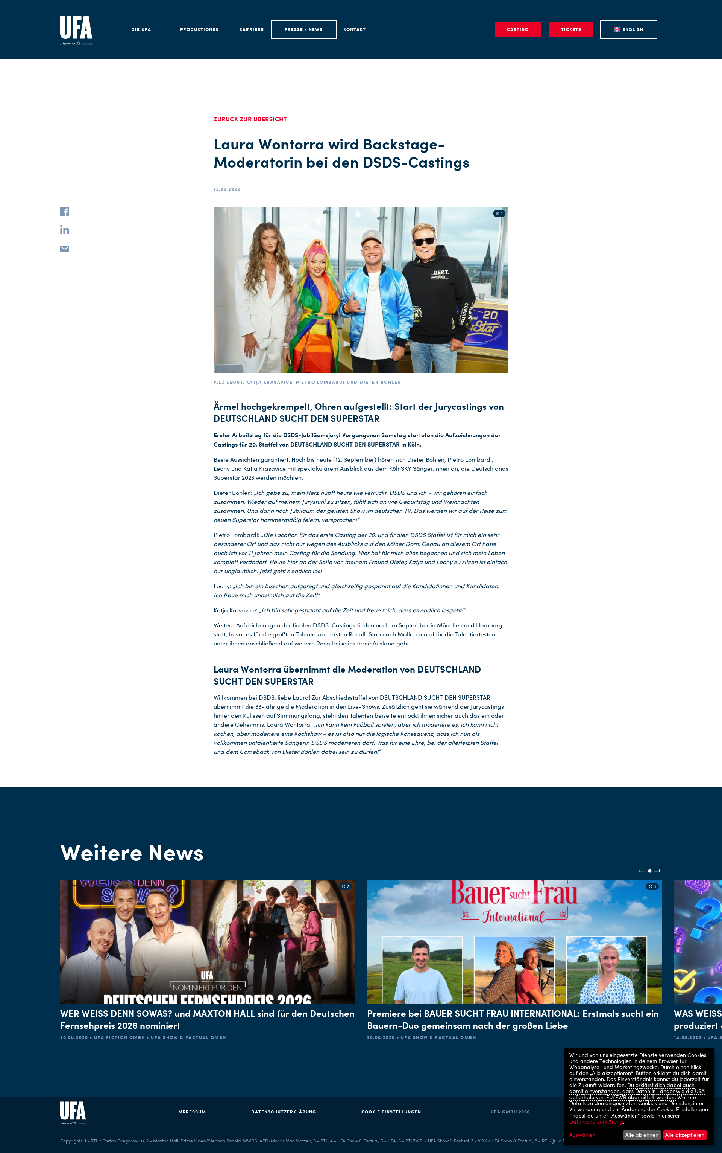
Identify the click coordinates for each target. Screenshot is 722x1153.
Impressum (191, 1112)
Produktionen (199, 29)
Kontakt (354, 29)
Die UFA (141, 29)
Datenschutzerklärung (283, 1112)
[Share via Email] (65, 248)
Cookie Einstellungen (391, 1112)
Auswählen (582, 1135)
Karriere (252, 29)
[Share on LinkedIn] (65, 230)
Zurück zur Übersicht (250, 119)
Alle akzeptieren (684, 1135)
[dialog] (639, 1096)
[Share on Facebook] (65, 212)
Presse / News (304, 29)
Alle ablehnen (641, 1135)
